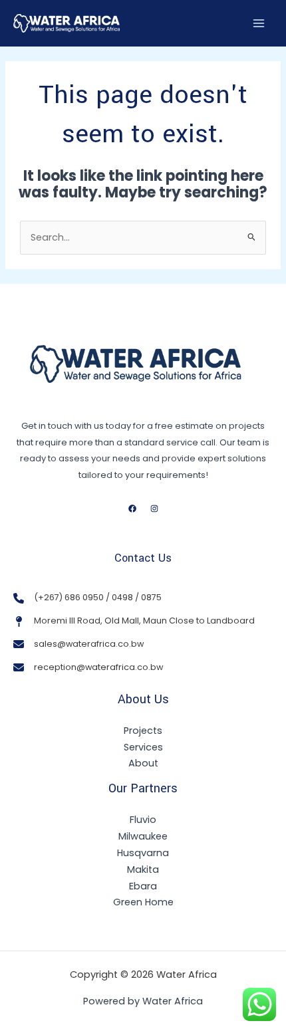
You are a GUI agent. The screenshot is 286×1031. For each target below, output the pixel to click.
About (143, 763)
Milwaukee (143, 836)
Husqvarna (143, 852)
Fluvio (143, 819)
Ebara (143, 886)
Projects (143, 730)
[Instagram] (154, 508)
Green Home (143, 902)
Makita (143, 869)
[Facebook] (132, 508)
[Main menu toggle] (259, 23)
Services (143, 747)
